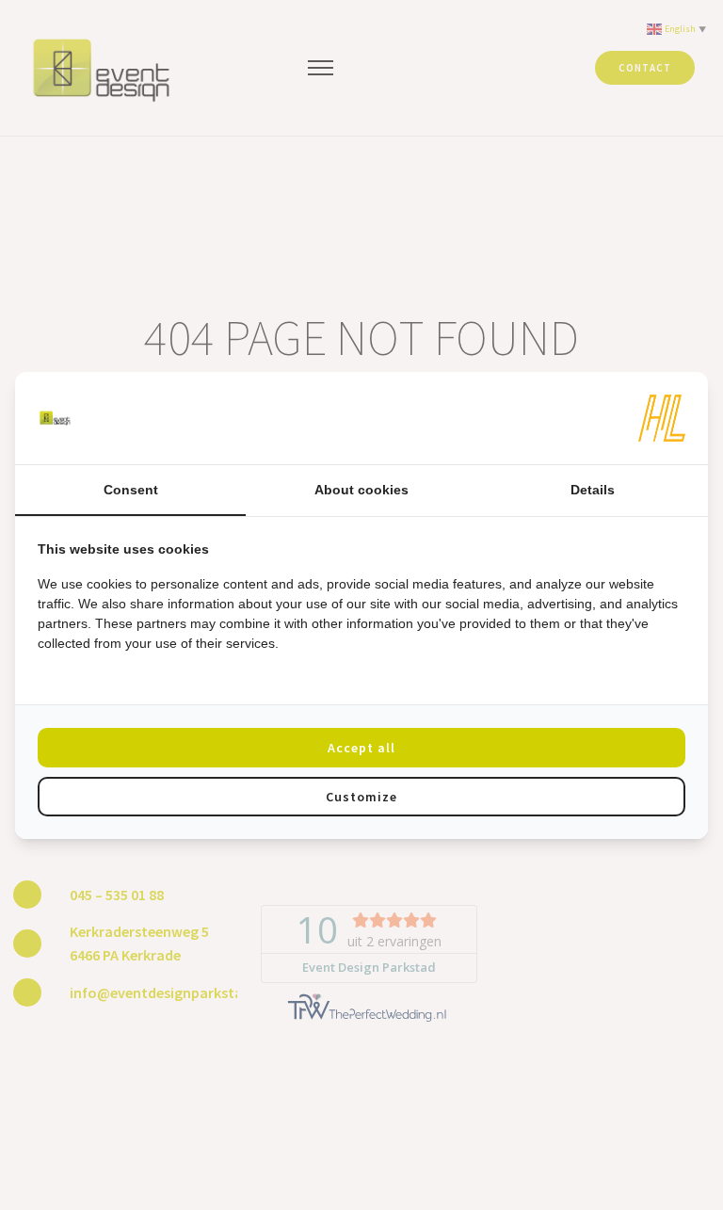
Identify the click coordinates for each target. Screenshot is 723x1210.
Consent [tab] (131, 489)
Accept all (361, 747)
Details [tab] (592, 489)
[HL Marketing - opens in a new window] (661, 418)
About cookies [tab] (361, 489)
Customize (361, 796)
